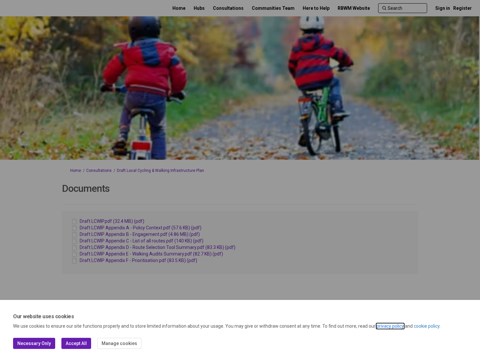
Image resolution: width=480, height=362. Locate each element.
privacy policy (390, 326)
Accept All (76, 343)
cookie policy (427, 326)
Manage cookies (119, 343)
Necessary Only (34, 343)
